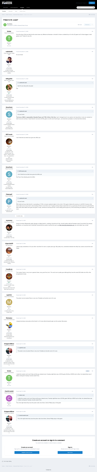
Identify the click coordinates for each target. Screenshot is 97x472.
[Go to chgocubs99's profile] (9, 250)
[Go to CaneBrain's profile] (9, 276)
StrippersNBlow (9, 344)
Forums (4, 11)
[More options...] (92, 31)
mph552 (9, 295)
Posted (22, 31)
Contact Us (48, 469)
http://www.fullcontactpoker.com (66, 225)
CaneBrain (9, 269)
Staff (16, 11)
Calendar (10, 11)
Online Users (22, 11)
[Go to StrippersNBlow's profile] (9, 351)
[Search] (93, 7)
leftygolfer (9, 78)
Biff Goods (9, 134)
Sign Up (92, 2)
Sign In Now (70, 452)
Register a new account (27, 452)
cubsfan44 (9, 51)
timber (10, 24)
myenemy (9, 220)
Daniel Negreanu (14, 7)
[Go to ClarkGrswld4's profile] (9, 398)
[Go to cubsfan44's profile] (9, 60)
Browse (22, 7)
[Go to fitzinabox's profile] (9, 325)
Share (80, 24)
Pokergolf (9, 194)
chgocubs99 (9, 243)
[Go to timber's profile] (5, 24)
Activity (28, 7)
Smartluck (9, 107)
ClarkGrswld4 (9, 391)
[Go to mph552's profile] (9, 302)
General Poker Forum (23, 25)
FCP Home (5, 7)
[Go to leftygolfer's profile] (9, 87)
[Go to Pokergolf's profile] (9, 201)
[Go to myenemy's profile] (9, 227)
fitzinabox (9, 318)
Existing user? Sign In (81, 2)
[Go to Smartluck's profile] (9, 114)
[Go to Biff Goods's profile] (9, 141)
